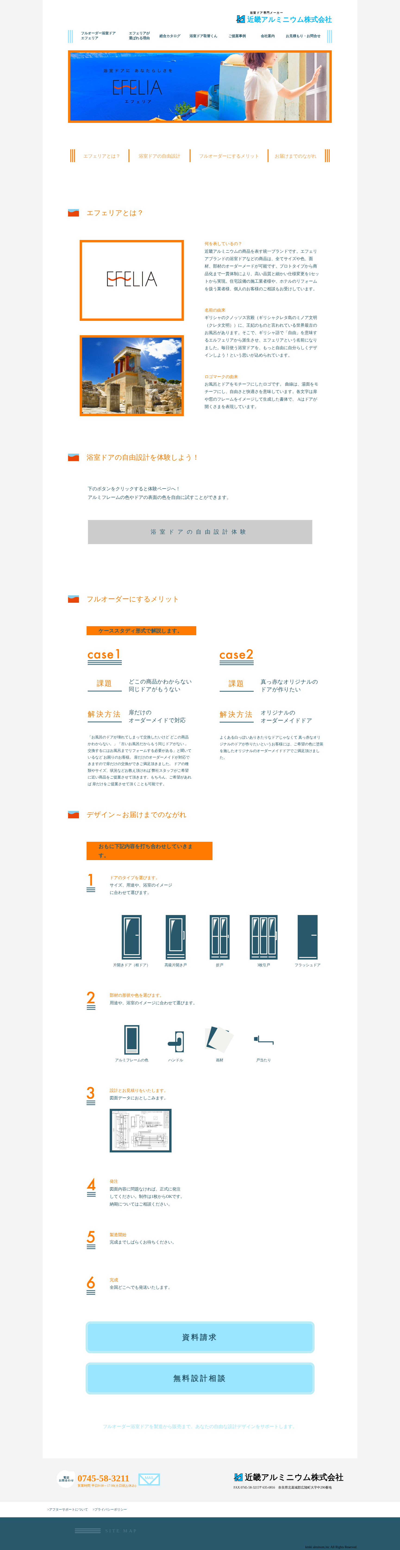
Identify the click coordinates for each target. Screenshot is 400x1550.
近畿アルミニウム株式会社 (289, 19)
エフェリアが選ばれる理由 (139, 35)
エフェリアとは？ (101, 156)
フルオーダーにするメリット (229, 156)
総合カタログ (169, 36)
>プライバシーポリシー (110, 1509)
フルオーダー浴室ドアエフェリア (98, 35)
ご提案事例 (237, 36)
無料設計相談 (200, 1378)
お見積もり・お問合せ (303, 36)
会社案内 (268, 36)
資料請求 (200, 1337)
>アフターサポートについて (67, 1509)
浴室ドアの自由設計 (159, 156)
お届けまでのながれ (295, 156)
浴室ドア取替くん (203, 36)
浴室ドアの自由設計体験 (200, 532)
